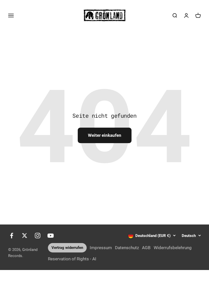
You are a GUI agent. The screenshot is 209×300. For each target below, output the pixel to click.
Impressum (101, 247)
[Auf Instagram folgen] (37, 235)
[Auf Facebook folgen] (11, 235)
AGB (146, 247)
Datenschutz (127, 247)
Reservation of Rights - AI (72, 258)
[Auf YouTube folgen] (50, 235)
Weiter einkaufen (104, 135)
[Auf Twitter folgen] (24, 235)
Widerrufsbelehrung (173, 247)
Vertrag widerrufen (67, 247)
